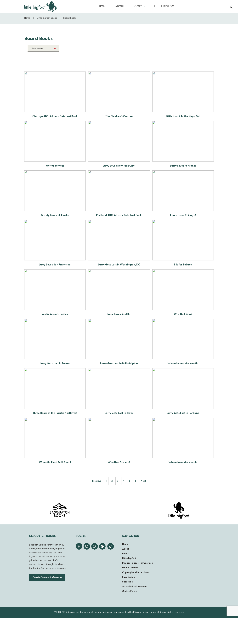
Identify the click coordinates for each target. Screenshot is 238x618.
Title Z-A (54, 66)
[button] (231, 7)
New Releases (52, 56)
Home (125, 544)
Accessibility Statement (134, 586)
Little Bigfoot (129, 558)
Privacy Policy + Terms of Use (137, 563)
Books (125, 553)
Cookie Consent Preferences (47, 577)
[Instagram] (87, 546)
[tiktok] (110, 546)
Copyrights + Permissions (135, 572)
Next (143, 481)
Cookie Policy (129, 591)
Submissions (128, 577)
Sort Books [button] (38, 48)
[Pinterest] (102, 546)
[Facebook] (79, 546)
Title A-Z (54, 61)
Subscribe (127, 582)
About (125, 549)
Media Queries (130, 568)
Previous (96, 481)
